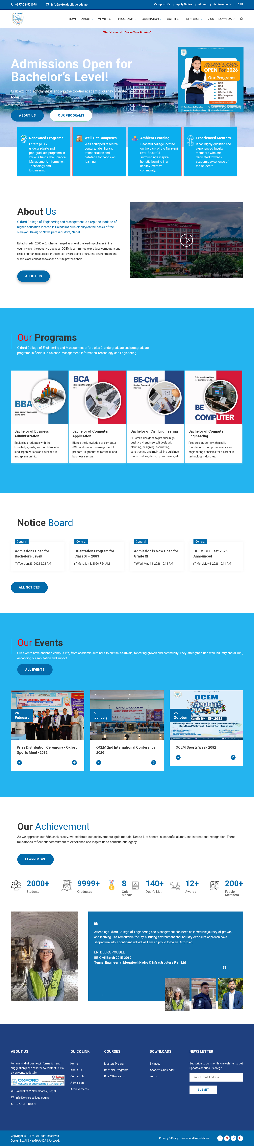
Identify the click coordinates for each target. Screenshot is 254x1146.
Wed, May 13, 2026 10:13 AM (155, 563)
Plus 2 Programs (114, 1076)
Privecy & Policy (169, 1138)
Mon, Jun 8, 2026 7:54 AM (93, 563)
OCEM (30, 1135)
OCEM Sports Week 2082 (196, 747)
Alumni (202, 4)
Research (193, 18)
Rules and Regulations (195, 1138)
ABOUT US (33, 276)
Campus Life (162, 4)
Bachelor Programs (116, 1070)
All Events (35, 669)
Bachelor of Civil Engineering (154, 431)
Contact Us (77, 1076)
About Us (27, 115)
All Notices (29, 587)
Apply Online (184, 4)
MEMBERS (105, 18)
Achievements (222, 4)
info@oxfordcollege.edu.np (69, 4)
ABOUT (86, 18)
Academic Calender (162, 1070)
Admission (77, 1082)
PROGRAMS (126, 18)
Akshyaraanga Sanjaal (42, 1140)
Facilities (173, 18)
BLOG (210, 18)
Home (74, 1063)
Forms (154, 1076)
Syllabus (155, 1063)
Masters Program (115, 1063)
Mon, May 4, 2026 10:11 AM (213, 563)
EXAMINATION (150, 18)
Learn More (35, 859)
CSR (240, 4)
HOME (73, 18)
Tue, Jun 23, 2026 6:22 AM (34, 563)
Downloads (226, 18)
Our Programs (71, 115)
